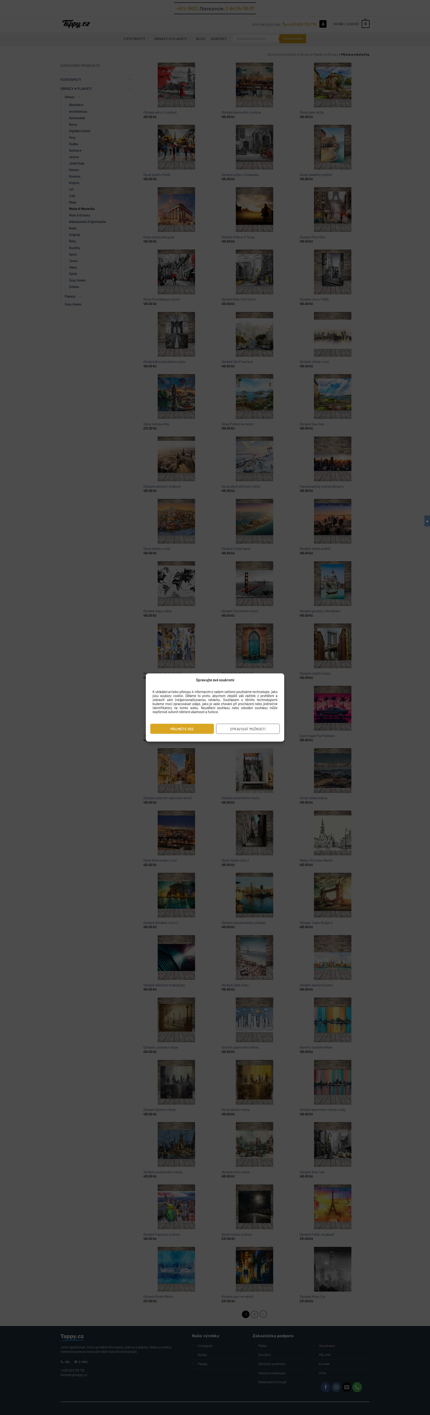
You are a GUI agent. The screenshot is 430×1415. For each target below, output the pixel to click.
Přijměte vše (182, 729)
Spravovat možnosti (248, 729)
